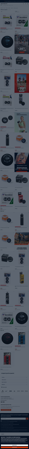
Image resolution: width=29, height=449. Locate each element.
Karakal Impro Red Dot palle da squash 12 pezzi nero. (21, 206)
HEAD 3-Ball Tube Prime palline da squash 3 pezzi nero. (6, 306)
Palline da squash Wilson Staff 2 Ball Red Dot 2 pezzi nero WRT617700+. (7, 69)
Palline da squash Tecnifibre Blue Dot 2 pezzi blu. (6, 326)
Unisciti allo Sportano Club (6, 409)
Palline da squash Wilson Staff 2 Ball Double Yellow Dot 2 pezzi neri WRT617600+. (7, 108)
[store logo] (12, 3)
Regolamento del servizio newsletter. (13, 421)
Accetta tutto (14, 447)
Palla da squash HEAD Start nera (18, 187)
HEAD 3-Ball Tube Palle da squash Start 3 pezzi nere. (21, 227)
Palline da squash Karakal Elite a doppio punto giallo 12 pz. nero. (21, 286)
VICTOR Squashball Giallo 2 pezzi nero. (19, 306)
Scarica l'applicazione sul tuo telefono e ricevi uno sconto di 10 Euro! (15, 1)
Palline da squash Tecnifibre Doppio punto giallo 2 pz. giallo (6, 206)
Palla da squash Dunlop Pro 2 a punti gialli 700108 (20, 326)
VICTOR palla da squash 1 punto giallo (4, 227)
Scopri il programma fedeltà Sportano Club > (7, 407)
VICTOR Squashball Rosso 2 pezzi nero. (19, 266)
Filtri (1, 11)
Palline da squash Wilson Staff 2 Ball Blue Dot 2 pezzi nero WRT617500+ (7, 128)
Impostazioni (14, 445)
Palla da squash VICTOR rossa (3, 187)
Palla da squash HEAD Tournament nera (5, 266)
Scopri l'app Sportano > (4, 400)
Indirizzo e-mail (3, 418)
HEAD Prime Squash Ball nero (18, 69)
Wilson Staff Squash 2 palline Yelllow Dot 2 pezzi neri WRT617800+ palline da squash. (6, 29)
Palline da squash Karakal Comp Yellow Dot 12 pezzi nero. (21, 108)
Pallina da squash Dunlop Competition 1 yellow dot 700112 (7, 168)
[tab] (14, 377)
